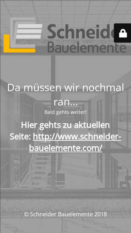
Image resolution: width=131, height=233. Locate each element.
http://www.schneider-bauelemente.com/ (75, 141)
